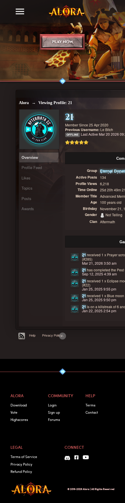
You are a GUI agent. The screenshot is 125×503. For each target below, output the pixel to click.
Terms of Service (23, 456)
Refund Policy (21, 471)
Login (52, 405)
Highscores (19, 419)
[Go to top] (62, 336)
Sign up (54, 412)
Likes (26, 178)
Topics (27, 188)
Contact (91, 412)
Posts (26, 198)
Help (32, 335)
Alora (24, 103)
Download (18, 405)
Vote (13, 412)
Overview (30, 157)
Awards (28, 208)
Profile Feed (32, 167)
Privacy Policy (52, 335)
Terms (90, 405)
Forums (54, 419)
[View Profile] (74, 257)
